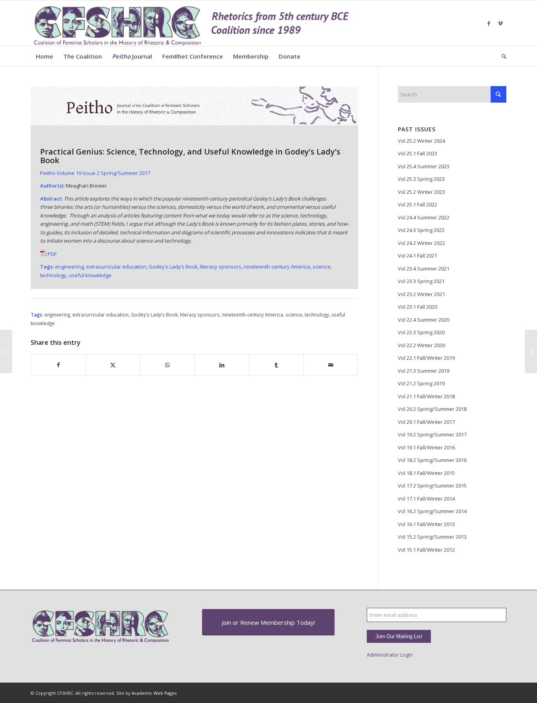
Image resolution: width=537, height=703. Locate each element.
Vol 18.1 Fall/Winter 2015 (426, 473)
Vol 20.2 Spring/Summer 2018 (432, 408)
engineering (57, 314)
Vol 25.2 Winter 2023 (421, 191)
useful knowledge (90, 275)
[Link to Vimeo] (500, 23)
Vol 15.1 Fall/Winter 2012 (426, 549)
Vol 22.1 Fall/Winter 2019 (426, 357)
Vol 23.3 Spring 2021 (421, 281)
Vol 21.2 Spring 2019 (421, 383)
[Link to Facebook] (489, 23)
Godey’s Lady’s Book (173, 266)
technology (53, 275)
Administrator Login (390, 654)
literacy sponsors (220, 266)
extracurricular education (116, 266)
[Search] (501, 56)
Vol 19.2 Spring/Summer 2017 (432, 434)
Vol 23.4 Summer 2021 (423, 268)
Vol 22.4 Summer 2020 (423, 319)
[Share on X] (113, 365)
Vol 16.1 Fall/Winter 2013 (426, 524)
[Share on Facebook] (58, 365)
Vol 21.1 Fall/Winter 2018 (426, 396)
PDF (51, 254)
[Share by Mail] (331, 365)
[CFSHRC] (192, 23)
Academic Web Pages (154, 693)
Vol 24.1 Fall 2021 (417, 255)
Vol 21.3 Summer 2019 (423, 370)
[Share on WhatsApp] (167, 365)
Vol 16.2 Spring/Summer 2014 (432, 511)
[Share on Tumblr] (276, 365)
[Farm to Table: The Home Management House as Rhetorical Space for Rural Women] (6, 351)
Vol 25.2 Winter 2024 (421, 140)
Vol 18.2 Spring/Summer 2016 (432, 460)
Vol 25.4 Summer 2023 (423, 166)
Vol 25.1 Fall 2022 (417, 204)
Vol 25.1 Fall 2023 (417, 153)
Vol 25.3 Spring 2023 (421, 178)
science (322, 266)
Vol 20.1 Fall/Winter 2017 (426, 421)
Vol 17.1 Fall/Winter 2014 (426, 498)
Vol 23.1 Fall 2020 (417, 306)
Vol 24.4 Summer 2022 (423, 217)
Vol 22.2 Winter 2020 (421, 345)
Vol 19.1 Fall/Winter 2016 (426, 447)
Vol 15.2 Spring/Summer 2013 (432, 536)
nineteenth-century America (277, 266)
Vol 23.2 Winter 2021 (421, 294)
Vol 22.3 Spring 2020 (421, 332)
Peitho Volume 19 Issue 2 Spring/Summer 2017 (95, 173)
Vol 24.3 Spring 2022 (421, 230)
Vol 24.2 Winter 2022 (421, 243)
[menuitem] (44, 56)
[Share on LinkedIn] (222, 365)
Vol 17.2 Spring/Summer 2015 (432, 485)
